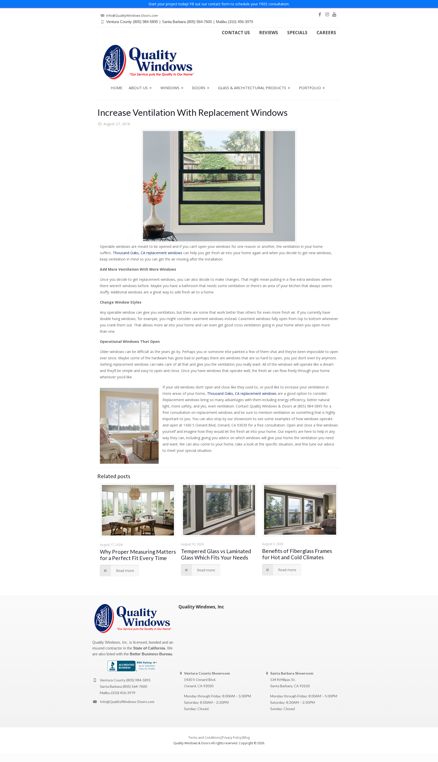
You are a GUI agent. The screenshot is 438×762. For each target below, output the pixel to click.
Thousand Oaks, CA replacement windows (147, 252)
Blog (246, 737)
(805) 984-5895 (138, 680)
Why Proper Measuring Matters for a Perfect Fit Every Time (138, 554)
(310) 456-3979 (123, 693)
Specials (297, 32)
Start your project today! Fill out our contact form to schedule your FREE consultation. (219, 4)
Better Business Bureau (151, 654)
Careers (326, 32)
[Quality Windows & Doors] (148, 62)
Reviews (268, 32)
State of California (149, 648)
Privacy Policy (231, 737)
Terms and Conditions (204, 737)
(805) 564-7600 (135, 686)
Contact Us (236, 32)
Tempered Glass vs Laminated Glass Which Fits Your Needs (216, 554)
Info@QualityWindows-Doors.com (127, 701)
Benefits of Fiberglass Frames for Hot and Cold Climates (297, 554)
